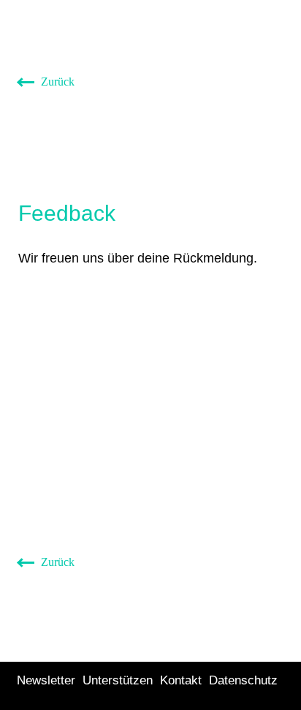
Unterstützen (118, 680)
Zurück (56, 81)
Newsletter (46, 680)
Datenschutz (243, 680)
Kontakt (181, 680)
